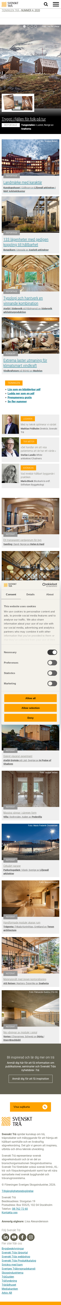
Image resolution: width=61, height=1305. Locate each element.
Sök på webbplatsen (48, 4)
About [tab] (50, 594)
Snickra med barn (12, 1264)
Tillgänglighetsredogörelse (17, 1191)
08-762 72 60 (20, 1208)
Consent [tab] (11, 594)
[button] (56, 4)
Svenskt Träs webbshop (16, 1256)
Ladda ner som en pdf (21, 393)
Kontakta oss (9, 1212)
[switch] (52, 662)
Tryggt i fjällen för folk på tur (24, 119)
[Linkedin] (5, 1237)
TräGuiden (8, 1276)
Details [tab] (30, 594)
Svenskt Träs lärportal (15, 1252)
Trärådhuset (9, 1284)
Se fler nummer (17, 401)
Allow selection (31, 707)
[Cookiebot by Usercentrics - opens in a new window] (43, 585)
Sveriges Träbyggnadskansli (18, 1268)
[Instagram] (31, 1237)
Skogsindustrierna (12, 1272)
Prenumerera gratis (20, 397)
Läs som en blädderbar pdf (24, 389)
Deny (30, 717)
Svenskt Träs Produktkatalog (19, 1260)
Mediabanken (10, 1288)
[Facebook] (22, 1237)
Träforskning (9, 1280)
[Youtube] (14, 1237)
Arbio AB (7, 1292)
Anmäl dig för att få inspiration (30, 1078)
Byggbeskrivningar (13, 1248)
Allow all (30, 698)
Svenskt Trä (10, 4)
